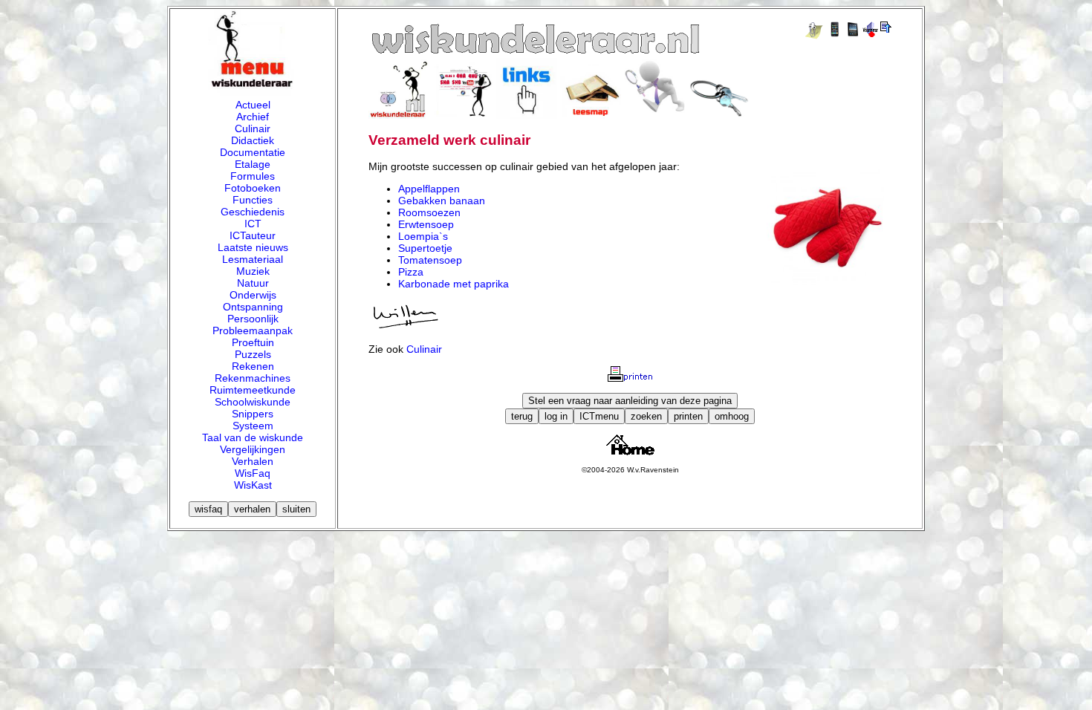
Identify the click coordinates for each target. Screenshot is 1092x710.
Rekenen (253, 366)
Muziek (253, 271)
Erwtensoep (426, 224)
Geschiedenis (253, 212)
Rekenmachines (252, 378)
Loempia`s (423, 236)
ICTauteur (253, 235)
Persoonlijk (253, 319)
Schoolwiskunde (252, 402)
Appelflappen (429, 189)
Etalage (252, 164)
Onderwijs (253, 295)
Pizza (410, 272)
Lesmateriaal (252, 259)
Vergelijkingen (252, 449)
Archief (252, 117)
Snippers (252, 414)
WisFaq (252, 473)
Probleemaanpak (252, 330)
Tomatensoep (430, 260)
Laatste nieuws (253, 247)
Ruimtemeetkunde (252, 390)
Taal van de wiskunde (252, 437)
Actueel (252, 105)
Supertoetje (425, 248)
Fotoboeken (252, 188)
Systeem (253, 425)
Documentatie (252, 152)
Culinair (252, 128)
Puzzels (253, 354)
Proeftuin (253, 342)
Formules (252, 176)
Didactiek (252, 140)
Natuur (253, 283)
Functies (253, 200)
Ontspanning (253, 307)
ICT (252, 223)
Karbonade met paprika (453, 284)
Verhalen (252, 461)
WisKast (253, 485)
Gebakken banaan (441, 200)
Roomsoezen (429, 212)
